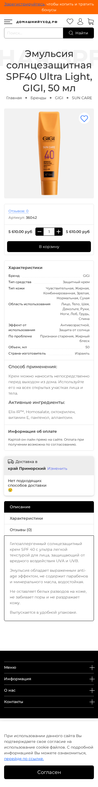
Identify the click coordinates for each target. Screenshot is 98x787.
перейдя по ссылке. (24, 758)
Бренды (38, 97)
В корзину (49, 246)
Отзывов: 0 (18, 211)
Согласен (49, 772)
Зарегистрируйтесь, (24, 4)
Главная (14, 97)
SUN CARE (82, 97)
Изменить (57, 468)
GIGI (59, 97)
